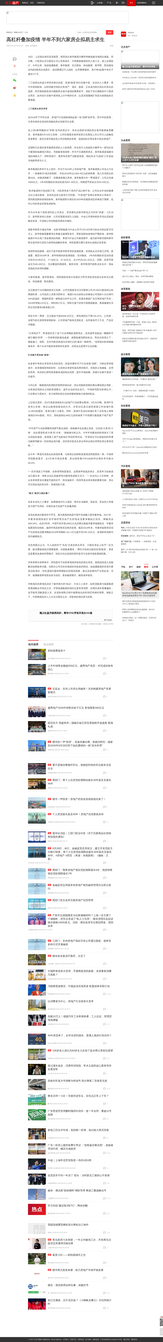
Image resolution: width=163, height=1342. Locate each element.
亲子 (131, 567)
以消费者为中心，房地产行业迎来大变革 (71, 1001)
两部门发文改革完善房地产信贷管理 (72, 900)
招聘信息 (81, 1339)
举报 (111, 46)
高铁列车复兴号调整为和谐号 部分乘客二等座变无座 (77, 1080)
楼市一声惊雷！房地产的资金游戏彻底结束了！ (79, 799)
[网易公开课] (100, 2)
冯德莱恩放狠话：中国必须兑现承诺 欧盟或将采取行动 (79, 986)
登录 (131, 3)
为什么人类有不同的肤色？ (133, 584)
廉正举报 (127, 1339)
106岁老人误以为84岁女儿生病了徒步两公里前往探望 (82, 1050)
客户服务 (88, 1339)
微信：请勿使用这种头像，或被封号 (68, 1285)
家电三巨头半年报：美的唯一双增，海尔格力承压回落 (78, 1130)
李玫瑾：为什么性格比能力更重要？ (136, 572)
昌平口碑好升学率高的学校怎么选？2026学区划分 (140, 89)
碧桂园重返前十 (57, 650)
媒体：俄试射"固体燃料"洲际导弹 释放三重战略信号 (77, 1190)
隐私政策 (96, 1339)
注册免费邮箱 (141, 3)
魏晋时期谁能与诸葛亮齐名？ (133, 589)
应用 (31, 3)
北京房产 (125, 47)
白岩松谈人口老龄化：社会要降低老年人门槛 (140, 578)
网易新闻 (131, 33)
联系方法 (73, 1339)
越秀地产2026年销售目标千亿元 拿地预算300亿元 (76, 707)
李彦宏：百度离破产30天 (132, 595)
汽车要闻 (125, 466)
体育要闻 (125, 289)
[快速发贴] (15, 59)
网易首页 (25, 3)
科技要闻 (125, 405)
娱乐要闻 (125, 354)
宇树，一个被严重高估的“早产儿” (135, 271)
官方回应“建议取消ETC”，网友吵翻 (68, 1205)
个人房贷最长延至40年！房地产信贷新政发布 (78, 814)
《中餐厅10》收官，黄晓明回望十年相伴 (138, 391)
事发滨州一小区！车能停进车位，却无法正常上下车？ (78, 1095)
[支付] (117, 2)
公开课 (155, 567)
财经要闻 (125, 237)
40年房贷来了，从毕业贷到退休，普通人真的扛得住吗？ (80, 1035)
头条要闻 (125, 140)
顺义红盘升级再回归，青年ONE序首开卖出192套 (66, 613)
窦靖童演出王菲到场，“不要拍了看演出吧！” (139, 379)
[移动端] (92, 2)
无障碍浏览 (41, 3)
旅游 (139, 567)
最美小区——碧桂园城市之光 (69, 1254)
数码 (146, 567)
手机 (123, 567)
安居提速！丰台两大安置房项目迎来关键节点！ (140, 72)
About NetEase (56, 1339)
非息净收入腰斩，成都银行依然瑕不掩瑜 (138, 282)
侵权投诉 (134, 1339)
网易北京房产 (18, 32)
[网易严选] (109, 2)
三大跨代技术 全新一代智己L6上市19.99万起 (140, 499)
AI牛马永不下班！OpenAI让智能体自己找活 (139, 447)
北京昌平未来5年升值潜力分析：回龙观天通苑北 (140, 83)
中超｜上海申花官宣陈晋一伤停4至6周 (69, 1160)
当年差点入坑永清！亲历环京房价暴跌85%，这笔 (140, 78)
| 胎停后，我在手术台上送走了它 (138, 536)
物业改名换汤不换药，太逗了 (69, 956)
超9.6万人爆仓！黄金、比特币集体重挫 (137, 276)
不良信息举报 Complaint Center (111, 1339)
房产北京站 (108, 620)
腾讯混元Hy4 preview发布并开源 (135, 453)
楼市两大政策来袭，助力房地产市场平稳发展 (77, 1270)
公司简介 (66, 1339)
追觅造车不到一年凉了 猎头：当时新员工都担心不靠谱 (79, 1175)
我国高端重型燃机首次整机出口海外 (68, 1224)
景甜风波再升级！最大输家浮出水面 (136, 385)
